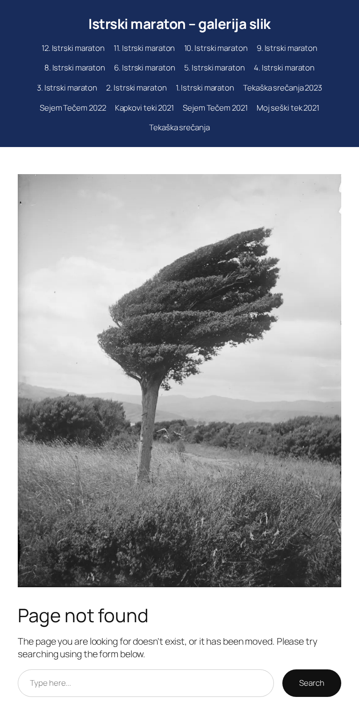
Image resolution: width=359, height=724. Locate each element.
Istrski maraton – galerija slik (179, 23)
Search (311, 682)
